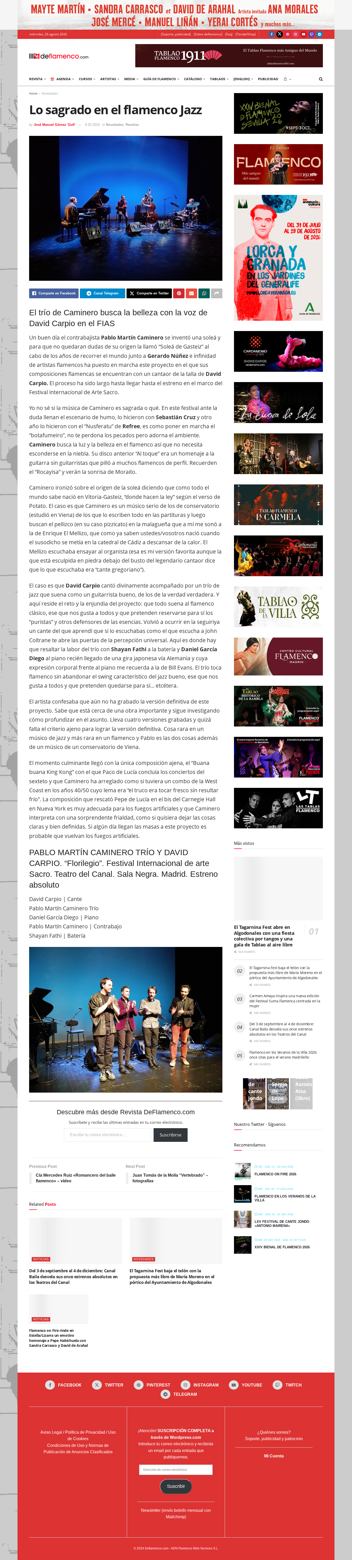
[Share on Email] (191, 293)
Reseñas (132, 125)
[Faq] (228, 34)
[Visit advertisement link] (176, 15)
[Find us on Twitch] (311, 34)
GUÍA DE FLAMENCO (159, 79)
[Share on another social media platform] (216, 293)
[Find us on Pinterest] (287, 34)
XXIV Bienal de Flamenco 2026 (282, 1247)
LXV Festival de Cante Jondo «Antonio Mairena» (282, 1224)
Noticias (41, 1259)
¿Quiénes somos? (274, 1432)
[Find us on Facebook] (271, 34)
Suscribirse (170, 1135)
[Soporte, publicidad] (176, 34)
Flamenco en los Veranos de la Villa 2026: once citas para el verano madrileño (283, 1055)
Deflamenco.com (157, 1548)
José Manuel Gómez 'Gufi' (55, 125)
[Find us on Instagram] (295, 34)
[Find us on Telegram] (319, 34)
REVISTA (36, 79)
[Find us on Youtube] (303, 34)
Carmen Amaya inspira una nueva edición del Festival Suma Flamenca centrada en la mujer (284, 1000)
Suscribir (176, 1486)
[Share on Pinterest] (179, 293)
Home (33, 93)
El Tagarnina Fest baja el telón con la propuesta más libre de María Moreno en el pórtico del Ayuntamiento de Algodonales (172, 1276)
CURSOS (85, 79)
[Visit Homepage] (58, 55)
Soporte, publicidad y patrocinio (274, 1439)
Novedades (50, 93)
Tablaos (217, 79)
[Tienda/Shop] (246, 34)
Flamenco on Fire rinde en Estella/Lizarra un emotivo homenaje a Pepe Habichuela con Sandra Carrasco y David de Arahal (58, 1338)
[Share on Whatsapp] (204, 293)
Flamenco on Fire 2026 (275, 1174)
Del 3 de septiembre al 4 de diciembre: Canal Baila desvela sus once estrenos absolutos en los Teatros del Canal (73, 1276)
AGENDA (63, 79)
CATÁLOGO (193, 79)
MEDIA (129, 79)
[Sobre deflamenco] (208, 34)
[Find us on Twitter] (279, 34)
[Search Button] (321, 78)
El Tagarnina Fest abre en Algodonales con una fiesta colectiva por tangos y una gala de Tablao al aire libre (264, 936)
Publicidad (268, 79)
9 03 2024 (92, 125)
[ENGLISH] (241, 79)
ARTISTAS (108, 79)
